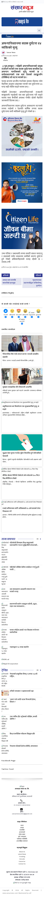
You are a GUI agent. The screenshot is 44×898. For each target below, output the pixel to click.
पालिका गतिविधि (22, 839)
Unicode (22, 859)
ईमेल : (22, 812)
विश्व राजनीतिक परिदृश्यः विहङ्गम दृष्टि (22, 733)
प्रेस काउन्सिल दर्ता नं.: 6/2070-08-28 (22, 874)
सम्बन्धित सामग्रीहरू (8, 329)
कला (22, 825)
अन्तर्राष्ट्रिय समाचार (22, 841)
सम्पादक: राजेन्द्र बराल (22, 880)
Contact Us (22, 864)
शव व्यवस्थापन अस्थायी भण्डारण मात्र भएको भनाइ (22, 590)
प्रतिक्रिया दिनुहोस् (8, 293)
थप (37, 539)
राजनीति (22, 830)
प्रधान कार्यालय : (22, 794)
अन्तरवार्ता (22, 832)
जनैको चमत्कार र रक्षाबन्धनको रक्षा (22, 691)
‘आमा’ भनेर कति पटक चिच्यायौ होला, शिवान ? (23, 700)
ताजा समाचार (8, 539)
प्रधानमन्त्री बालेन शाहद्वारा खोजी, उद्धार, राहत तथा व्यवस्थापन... (23, 605)
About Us (22, 852)
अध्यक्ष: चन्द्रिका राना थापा (22, 877)
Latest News (22, 854)
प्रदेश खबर (22, 834)
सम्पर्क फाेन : (22, 803)
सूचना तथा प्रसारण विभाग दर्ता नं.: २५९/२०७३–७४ (22, 872)
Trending (22, 856)
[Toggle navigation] (39, 30)
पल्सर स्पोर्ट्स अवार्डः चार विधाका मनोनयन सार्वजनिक (24, 631)
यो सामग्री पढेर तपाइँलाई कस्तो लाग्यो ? (16, 304)
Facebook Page (9, 760)
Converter (22, 861)
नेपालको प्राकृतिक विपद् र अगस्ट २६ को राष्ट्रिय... (23, 675)
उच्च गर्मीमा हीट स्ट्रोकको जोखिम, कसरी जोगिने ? (23, 718)
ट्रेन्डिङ (5, 670)
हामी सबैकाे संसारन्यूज (26, 11)
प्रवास (22, 828)
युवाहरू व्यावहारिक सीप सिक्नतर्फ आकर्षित (17, 387)
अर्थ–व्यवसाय (22, 837)
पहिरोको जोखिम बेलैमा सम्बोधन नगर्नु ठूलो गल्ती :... (24, 568)
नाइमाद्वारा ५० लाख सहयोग (19, 647)
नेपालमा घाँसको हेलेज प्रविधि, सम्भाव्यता (24, 746)
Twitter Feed (8, 769)
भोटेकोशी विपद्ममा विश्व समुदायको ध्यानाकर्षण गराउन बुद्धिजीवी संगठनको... (24, 544)
